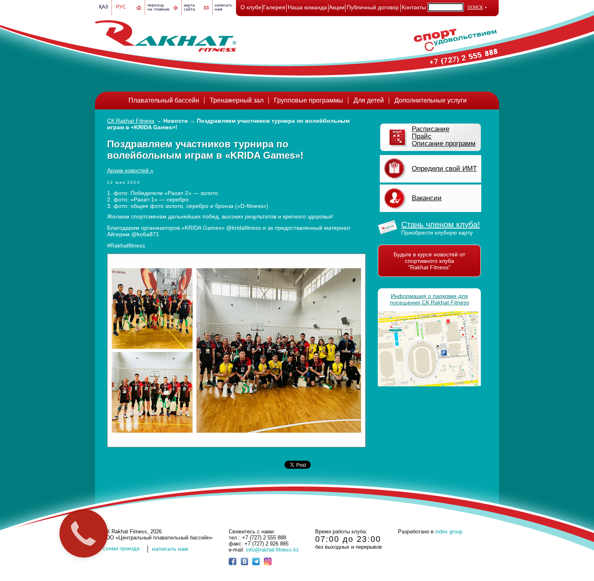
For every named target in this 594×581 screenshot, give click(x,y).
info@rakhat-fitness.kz (272, 550)
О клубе (250, 7)
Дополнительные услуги (430, 100)
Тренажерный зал (236, 100)
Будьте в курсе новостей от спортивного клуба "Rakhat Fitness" (429, 261)
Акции (337, 7)
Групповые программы (308, 100)
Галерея (274, 7)
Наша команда (307, 7)
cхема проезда (121, 548)
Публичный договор (373, 7)
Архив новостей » (130, 170)
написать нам (170, 548)
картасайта (189, 7)
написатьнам (223, 7)
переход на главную (158, 7)
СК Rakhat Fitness (130, 120)
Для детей (369, 100)
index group (448, 532)
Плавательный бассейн (163, 100)
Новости (175, 120)
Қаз (103, 7)
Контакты (414, 7)
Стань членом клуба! (440, 224)
